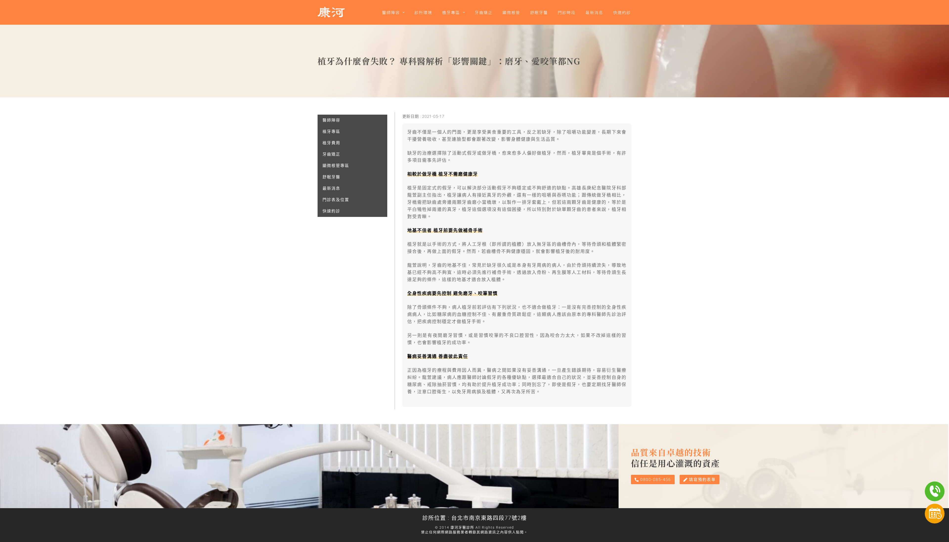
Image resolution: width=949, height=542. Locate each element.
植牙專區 (451, 12)
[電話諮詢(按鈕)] (935, 491)
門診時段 (567, 12)
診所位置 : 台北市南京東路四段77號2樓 (474, 518)
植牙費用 (331, 143)
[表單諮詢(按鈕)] (935, 513)
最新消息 (594, 12)
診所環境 (423, 12)
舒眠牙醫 (539, 12)
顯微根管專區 (336, 165)
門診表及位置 (336, 199)
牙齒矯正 (484, 12)
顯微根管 (511, 12)
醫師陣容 (391, 12)
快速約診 (622, 12)
